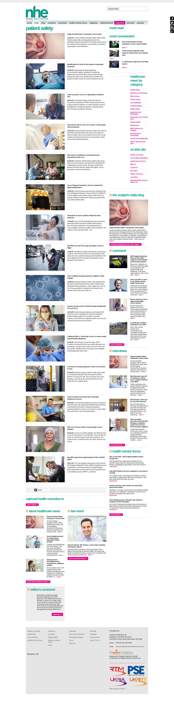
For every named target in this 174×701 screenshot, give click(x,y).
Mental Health (135, 122)
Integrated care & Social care (139, 118)
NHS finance (134, 125)
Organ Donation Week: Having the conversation (84, 34)
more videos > (32, 505)
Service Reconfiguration (139, 138)
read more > (57, 614)
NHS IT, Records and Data (137, 142)
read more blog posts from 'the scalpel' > (125, 244)
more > (60, 532)
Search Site (113, 9)
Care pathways (135, 103)
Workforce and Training (138, 93)
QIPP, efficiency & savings (136, 129)
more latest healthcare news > (38, 582)
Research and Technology (135, 134)
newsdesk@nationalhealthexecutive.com (130, 646)
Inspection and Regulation (135, 113)
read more (113, 466)
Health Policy (135, 90)
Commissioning (136, 106)
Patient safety (135, 99)
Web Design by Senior (117, 689)
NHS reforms (135, 96)
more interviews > (117, 445)
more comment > (117, 345)
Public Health (135, 109)
